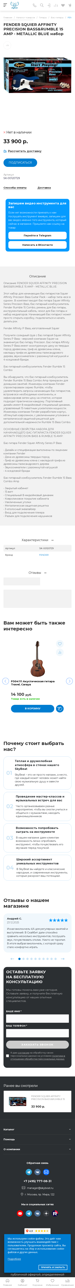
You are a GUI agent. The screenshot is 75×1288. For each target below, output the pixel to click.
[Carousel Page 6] (39, 959)
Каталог (8, 1129)
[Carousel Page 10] (55, 959)
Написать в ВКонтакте (37, 244)
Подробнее (14, 1259)
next (62, 959)
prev (12, 959)
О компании (11, 1149)
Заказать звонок (37, 1044)
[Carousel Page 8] (47, 959)
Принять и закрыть (53, 1267)
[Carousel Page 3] (27, 959)
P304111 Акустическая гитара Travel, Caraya (33, 683)
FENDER (44, 554)
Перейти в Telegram (37, 235)
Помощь (9, 1139)
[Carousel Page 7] (43, 959)
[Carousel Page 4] (31, 959)
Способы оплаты (15, 188)
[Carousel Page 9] (51, 959)
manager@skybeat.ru (40, 1187)
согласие (23, 1052)
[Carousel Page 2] (23, 959)
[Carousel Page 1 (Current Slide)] (19, 959)
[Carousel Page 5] (35, 959)
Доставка (44, 188)
